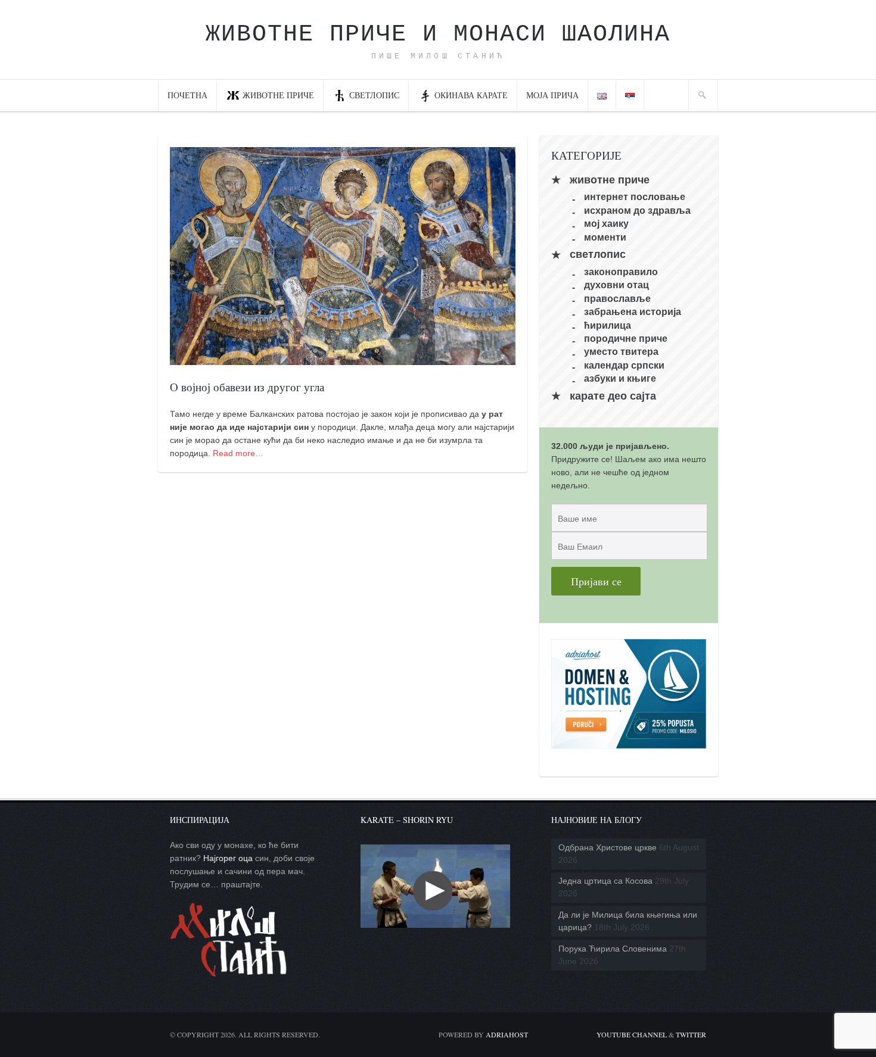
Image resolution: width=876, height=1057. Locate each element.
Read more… (238, 453)
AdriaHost (507, 1034)
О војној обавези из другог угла (247, 386)
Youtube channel (632, 1034)
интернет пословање (634, 197)
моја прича (552, 95)
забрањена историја (632, 312)
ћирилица (607, 325)
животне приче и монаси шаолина (438, 34)
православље (617, 298)
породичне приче (625, 338)
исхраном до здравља (637, 210)
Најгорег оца (228, 858)
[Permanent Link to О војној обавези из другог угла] (342, 358)
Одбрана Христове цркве (607, 847)
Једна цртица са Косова (605, 880)
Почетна (187, 95)
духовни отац (616, 285)
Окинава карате (471, 95)
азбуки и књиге (620, 378)
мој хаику (606, 224)
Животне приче (278, 95)
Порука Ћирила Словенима (612, 948)
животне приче (610, 180)
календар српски (624, 365)
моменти (605, 237)
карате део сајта (613, 396)
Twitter (691, 1034)
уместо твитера (621, 352)
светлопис (374, 95)
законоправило (621, 272)
